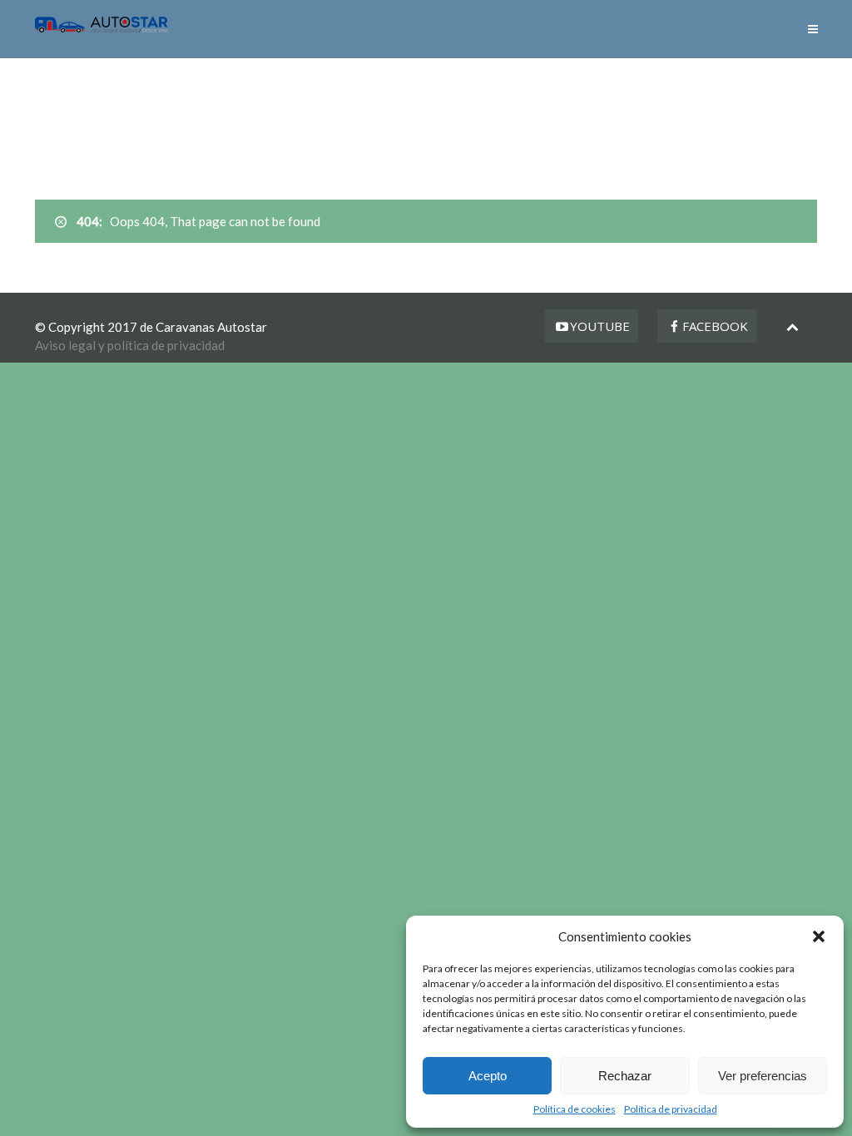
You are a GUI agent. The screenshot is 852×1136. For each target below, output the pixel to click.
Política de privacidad (670, 1109)
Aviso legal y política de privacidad (130, 345)
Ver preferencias (762, 1076)
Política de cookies (574, 1109)
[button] (818, 936)
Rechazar (624, 1076)
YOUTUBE (600, 326)
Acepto (487, 1076)
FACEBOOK (715, 326)
